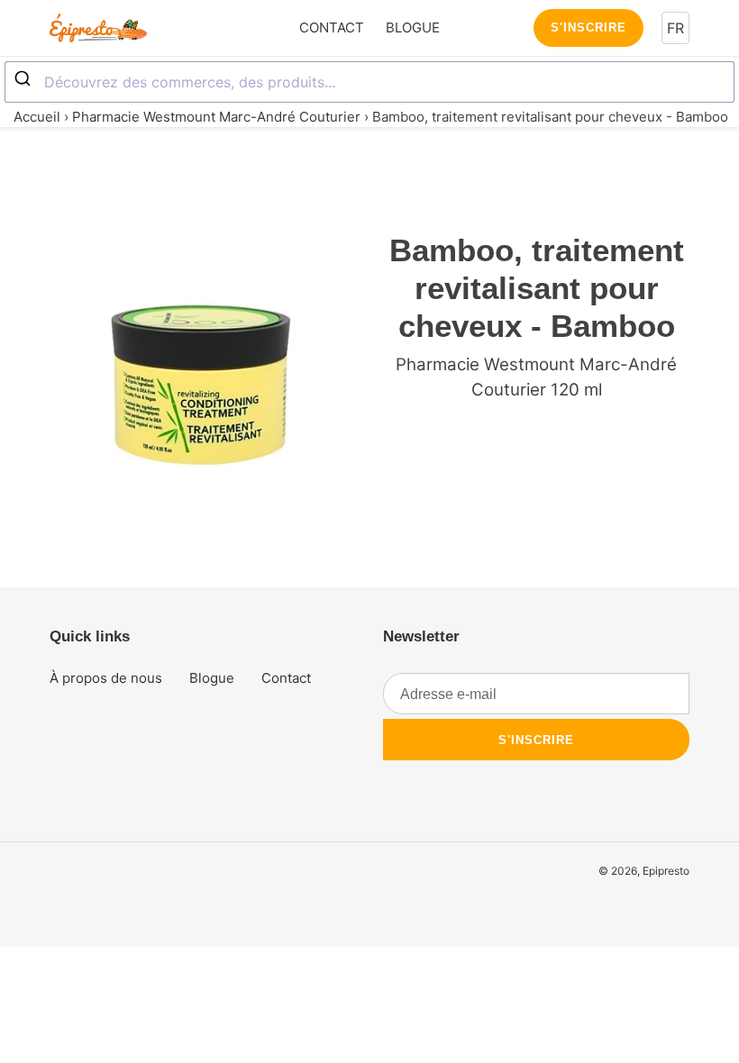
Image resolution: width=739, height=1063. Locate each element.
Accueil (37, 116)
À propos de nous (106, 677)
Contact (286, 677)
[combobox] (369, 82)
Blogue (211, 677)
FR (675, 28)
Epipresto (666, 870)
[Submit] (24, 79)
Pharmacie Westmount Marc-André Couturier (216, 116)
